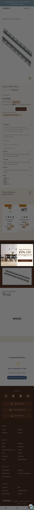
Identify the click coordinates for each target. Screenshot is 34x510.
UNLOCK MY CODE (25, 260)
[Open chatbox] (30, 506)
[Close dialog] (32, 245)
